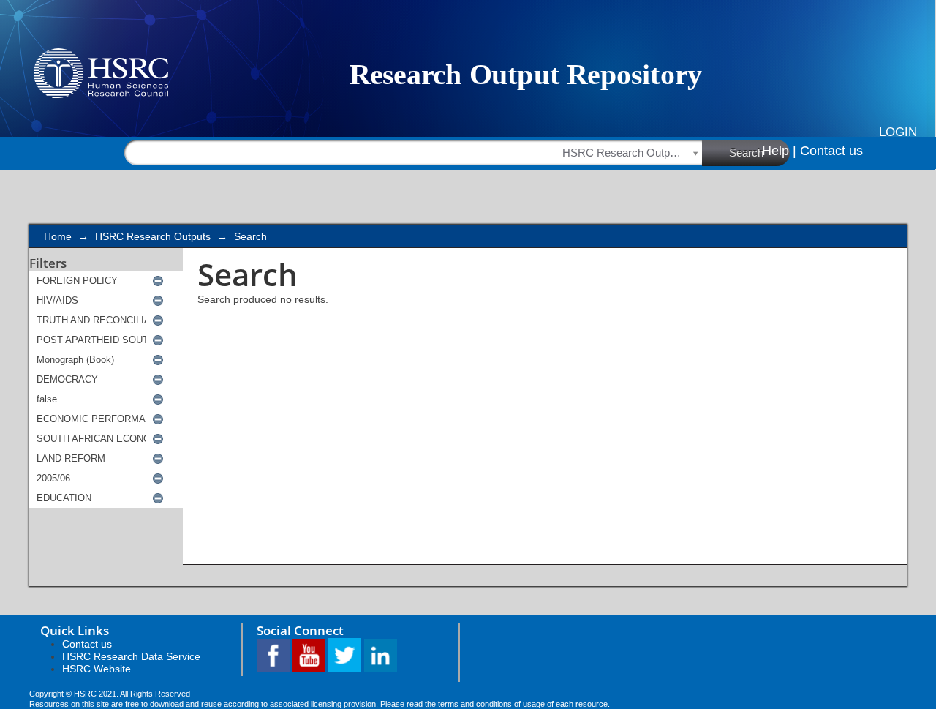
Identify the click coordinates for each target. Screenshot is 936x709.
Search (746, 152)
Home (58, 236)
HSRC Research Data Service (131, 656)
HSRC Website (96, 669)
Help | (779, 150)
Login (898, 132)
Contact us (831, 150)
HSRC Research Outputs (153, 236)
